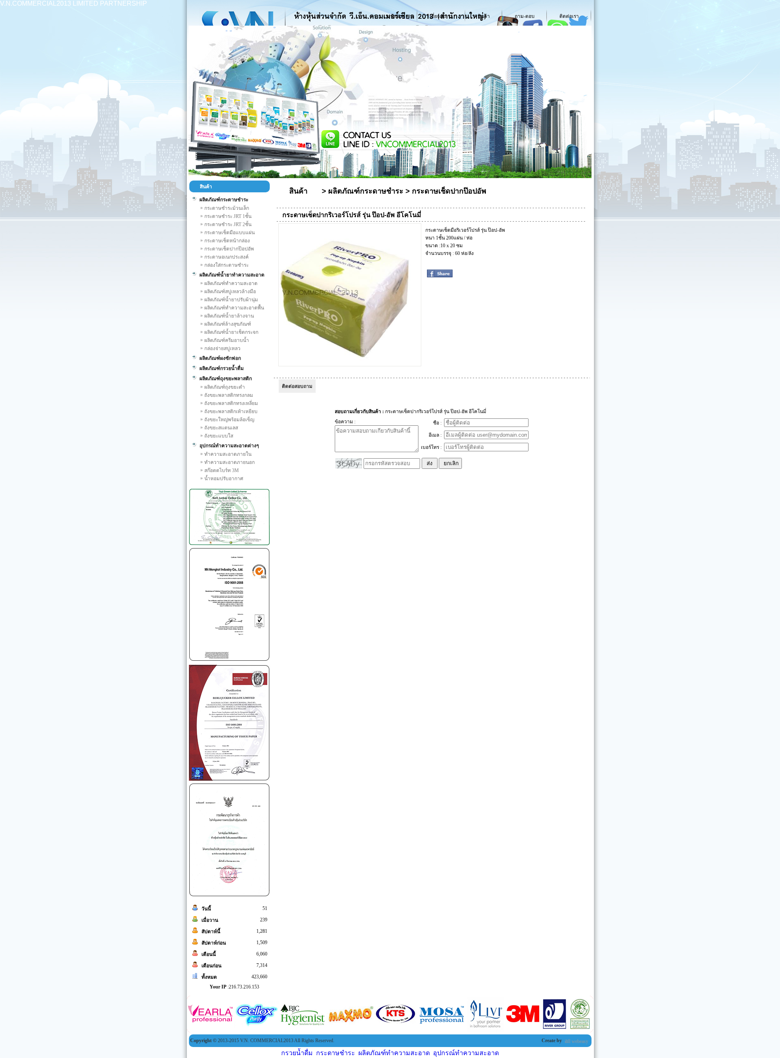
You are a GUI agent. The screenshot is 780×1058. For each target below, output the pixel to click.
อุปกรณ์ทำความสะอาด (466, 1052)
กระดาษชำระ (335, 1052)
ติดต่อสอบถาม (297, 386)
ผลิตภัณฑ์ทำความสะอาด (394, 1052)
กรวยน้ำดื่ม (297, 1052)
